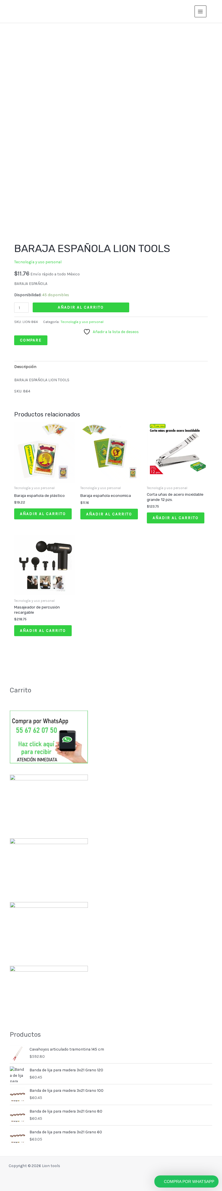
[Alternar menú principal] (200, 11)
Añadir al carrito (81, 307)
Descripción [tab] (25, 366)
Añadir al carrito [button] (43, 513)
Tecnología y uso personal (38, 262)
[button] (214, 11)
